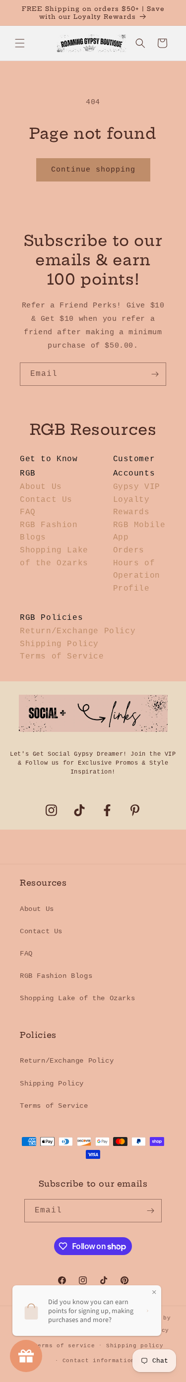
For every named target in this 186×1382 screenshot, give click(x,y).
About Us (41, 486)
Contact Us (46, 499)
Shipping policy (135, 1346)
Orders (129, 550)
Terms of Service (62, 656)
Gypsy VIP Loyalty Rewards (136, 499)
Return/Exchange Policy (77, 631)
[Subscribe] (155, 374)
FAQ (28, 512)
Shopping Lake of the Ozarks (77, 998)
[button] (20, 43)
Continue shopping (93, 170)
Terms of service (64, 1346)
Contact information (98, 1361)
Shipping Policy (59, 644)
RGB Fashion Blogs (56, 976)
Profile (131, 588)
